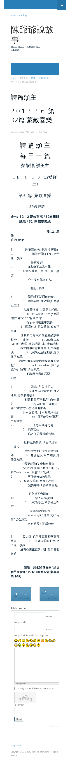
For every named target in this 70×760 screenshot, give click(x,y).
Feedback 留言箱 (19, 15)
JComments (54, 726)
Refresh (20, 705)
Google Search (17, 745)
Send (19, 719)
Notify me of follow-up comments (36, 688)
